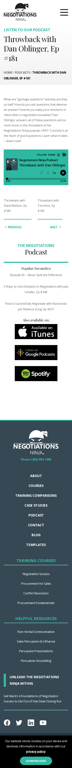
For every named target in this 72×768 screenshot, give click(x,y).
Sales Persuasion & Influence (36, 641)
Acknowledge (36, 761)
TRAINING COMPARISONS (36, 495)
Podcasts (22, 72)
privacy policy (35, 751)
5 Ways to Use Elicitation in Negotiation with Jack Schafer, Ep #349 (36, 289)
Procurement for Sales (36, 584)
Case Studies (36, 505)
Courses (36, 485)
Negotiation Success (36, 574)
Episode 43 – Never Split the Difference (36, 275)
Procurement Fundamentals (35, 603)
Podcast (36, 515)
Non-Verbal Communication (36, 632)
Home (8, 72)
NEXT (54, 227)
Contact (36, 525)
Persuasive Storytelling (36, 661)
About (36, 476)
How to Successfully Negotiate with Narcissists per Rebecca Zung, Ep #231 (36, 306)
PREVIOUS (14, 227)
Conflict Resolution (36, 593)
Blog (36, 535)
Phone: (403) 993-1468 (36, 459)
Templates (36, 544)
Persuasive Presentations (36, 651)
